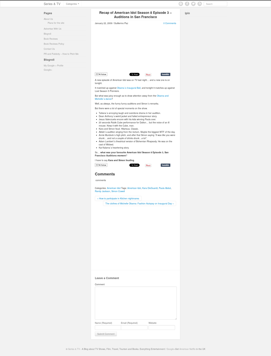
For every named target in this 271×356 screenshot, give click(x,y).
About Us (48, 18)
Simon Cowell (118, 191)
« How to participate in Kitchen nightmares (118, 198)
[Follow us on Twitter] (193, 4)
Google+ (48, 69)
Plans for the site (56, 22)
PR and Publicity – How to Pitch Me (61, 53)
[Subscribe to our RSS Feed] (199, 4)
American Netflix (187, 348)
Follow (103, 74)
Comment (100, 284)
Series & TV (52, 3)
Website (153, 322)
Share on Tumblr (165, 74)
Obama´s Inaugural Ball (129, 87)
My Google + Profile (53, 65)
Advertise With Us (52, 28)
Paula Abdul (165, 188)
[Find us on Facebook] (187, 4)
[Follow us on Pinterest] (181, 4)
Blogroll (47, 33)
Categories (71, 3)
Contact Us (49, 48)
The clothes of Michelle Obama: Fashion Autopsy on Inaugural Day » (139, 203)
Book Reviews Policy (54, 43)
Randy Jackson (102, 191)
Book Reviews (51, 38)
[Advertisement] (121, 50)
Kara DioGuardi (150, 188)
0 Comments (169, 23)
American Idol (114, 188)
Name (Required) (103, 322)
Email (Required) (129, 322)
